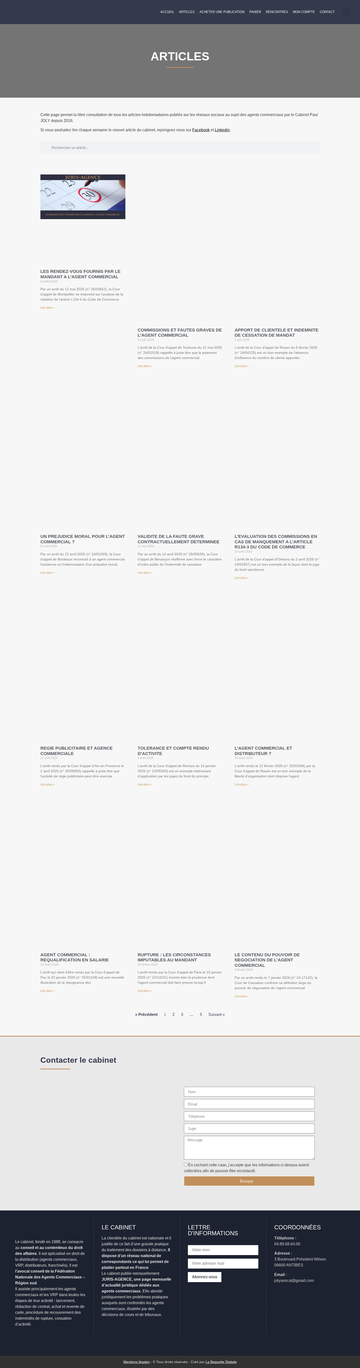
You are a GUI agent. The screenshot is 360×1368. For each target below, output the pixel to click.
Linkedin (222, 130)
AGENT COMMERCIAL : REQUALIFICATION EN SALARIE (74, 957)
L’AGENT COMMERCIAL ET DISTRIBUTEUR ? (263, 751)
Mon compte (304, 12)
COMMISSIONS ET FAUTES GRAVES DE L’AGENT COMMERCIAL (180, 333)
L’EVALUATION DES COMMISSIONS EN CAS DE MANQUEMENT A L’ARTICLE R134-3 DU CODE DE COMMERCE (276, 541)
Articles (187, 12)
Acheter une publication (222, 12)
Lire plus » (47, 307)
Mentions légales (136, 1362)
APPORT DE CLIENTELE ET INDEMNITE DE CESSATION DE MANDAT (276, 333)
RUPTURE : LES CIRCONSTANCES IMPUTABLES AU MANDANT (174, 957)
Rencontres (277, 12)
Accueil (167, 12)
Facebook (201, 130)
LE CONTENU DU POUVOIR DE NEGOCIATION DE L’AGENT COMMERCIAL (267, 960)
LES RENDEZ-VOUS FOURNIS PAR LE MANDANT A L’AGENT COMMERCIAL (80, 274)
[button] (346, 12)
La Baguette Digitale (221, 1362)
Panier (255, 12)
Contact (327, 12)
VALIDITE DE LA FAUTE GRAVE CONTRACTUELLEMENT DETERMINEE (178, 539)
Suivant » (216, 1014)
